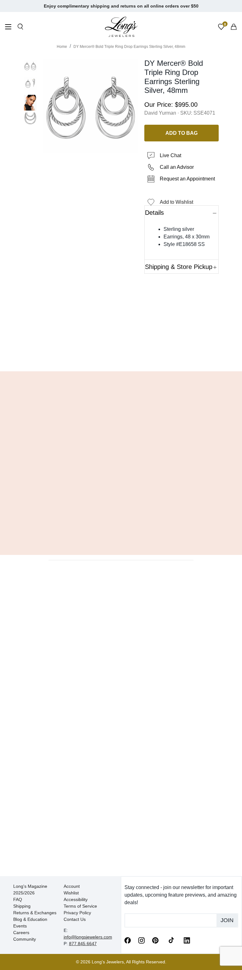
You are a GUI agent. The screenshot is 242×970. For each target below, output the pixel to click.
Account (72, 886)
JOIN (227, 920)
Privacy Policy (77, 912)
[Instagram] (141, 939)
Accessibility (76, 899)
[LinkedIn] (187, 939)
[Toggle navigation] (8, 27)
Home (62, 46)
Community (24, 939)
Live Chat (170, 155)
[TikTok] (171, 939)
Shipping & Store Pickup (178, 266)
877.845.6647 (83, 943)
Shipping (22, 906)
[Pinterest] (155, 939)
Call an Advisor (177, 167)
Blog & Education (30, 919)
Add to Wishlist (176, 202)
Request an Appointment (187, 178)
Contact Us (75, 919)
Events (20, 925)
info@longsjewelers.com (88, 936)
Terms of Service (80, 906)
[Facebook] (127, 939)
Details (154, 212)
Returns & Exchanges (34, 912)
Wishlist (71, 892)
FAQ (17, 899)
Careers (21, 932)
